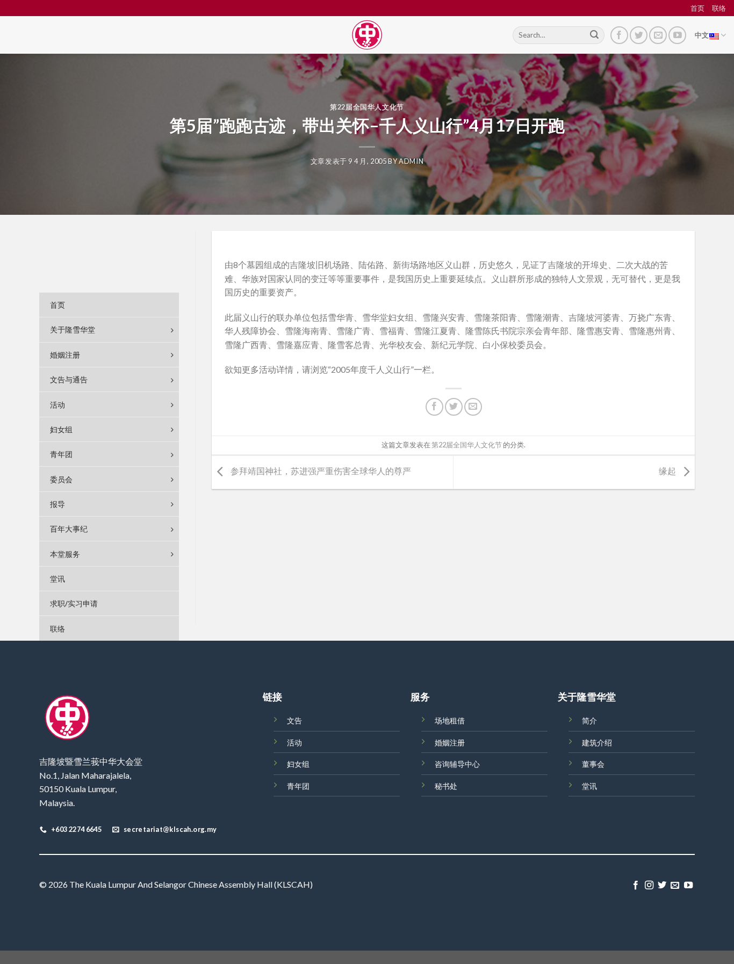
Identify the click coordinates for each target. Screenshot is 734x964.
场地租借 (450, 720)
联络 (719, 8)
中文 (702, 35)
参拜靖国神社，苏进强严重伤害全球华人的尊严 (320, 471)
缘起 (668, 471)
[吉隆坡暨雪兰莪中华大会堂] (367, 35)
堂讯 (589, 786)
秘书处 (446, 786)
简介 (589, 720)
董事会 (593, 764)
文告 (294, 720)
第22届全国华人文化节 (367, 107)
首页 (697, 8)
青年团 (298, 786)
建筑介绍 (597, 742)
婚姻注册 (450, 742)
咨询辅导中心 (457, 764)
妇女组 (298, 764)
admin (411, 161)
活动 (294, 742)
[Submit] (594, 35)
